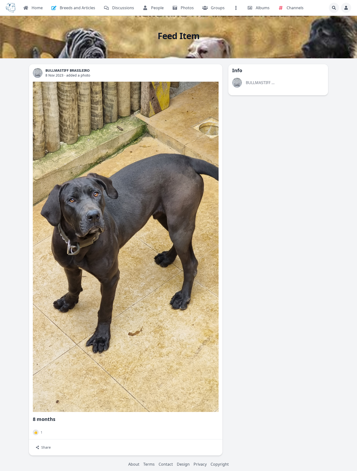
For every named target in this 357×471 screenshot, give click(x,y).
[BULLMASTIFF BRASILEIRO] (37, 73)
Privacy (200, 464)
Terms (149, 464)
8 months (44, 419)
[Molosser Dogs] (11, 8)
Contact (166, 464)
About (133, 464)
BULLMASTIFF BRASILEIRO (269, 82)
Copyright (220, 464)
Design (183, 464)
